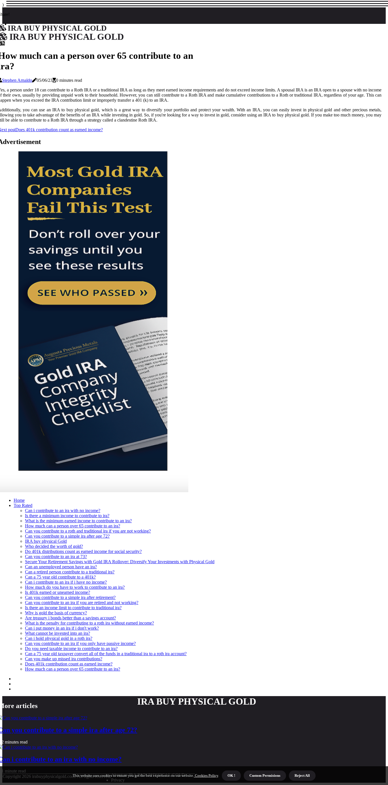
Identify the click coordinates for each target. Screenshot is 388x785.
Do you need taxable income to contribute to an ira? (71, 648)
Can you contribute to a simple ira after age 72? (67, 536)
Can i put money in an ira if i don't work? (62, 628)
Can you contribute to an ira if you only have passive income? (80, 643)
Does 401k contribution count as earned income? (68, 663)
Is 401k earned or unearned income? (57, 592)
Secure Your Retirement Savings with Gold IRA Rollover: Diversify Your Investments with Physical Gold (119, 561)
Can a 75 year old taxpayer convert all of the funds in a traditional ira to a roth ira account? (106, 653)
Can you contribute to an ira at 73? (56, 556)
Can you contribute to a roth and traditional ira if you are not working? (88, 531)
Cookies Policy (206, 775)
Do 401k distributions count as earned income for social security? (83, 551)
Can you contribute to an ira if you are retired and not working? (81, 602)
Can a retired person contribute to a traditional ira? (69, 571)
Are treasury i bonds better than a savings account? (70, 617)
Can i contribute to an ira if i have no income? (66, 582)
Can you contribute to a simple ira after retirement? (70, 597)
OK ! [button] (231, 775)
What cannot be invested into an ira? (57, 633)
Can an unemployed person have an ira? (61, 566)
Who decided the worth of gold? (54, 546)
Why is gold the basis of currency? (56, 612)
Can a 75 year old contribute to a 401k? (60, 577)
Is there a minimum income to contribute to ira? (67, 515)
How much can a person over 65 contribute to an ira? (72, 525)
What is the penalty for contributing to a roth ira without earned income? (89, 623)
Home (19, 500)
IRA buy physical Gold (46, 541)
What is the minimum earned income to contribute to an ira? (78, 520)
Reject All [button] (302, 775)
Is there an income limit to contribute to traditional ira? (73, 607)
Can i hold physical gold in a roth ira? (58, 638)
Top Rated (23, 505)
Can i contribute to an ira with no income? (62, 510)
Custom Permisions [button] (264, 775)
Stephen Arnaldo (17, 80)
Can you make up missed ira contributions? (63, 658)
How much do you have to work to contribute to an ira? (75, 587)
